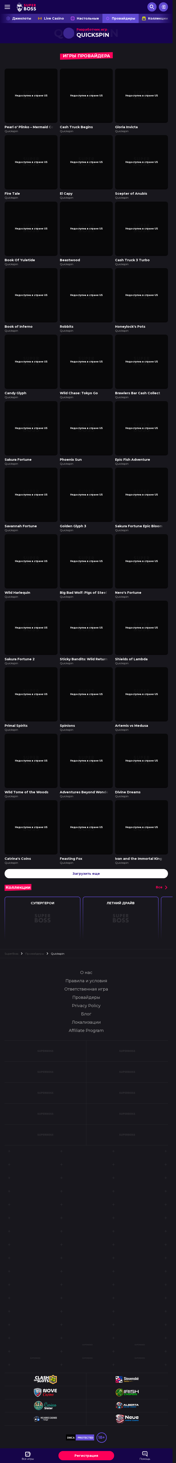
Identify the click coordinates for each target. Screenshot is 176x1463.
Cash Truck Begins (76, 126)
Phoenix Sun (71, 453)
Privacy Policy (86, 991)
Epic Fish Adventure (132, 453)
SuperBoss (11, 940)
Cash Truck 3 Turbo (132, 257)
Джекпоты (21, 18)
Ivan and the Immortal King (138, 845)
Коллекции (158, 18)
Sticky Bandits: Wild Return (84, 649)
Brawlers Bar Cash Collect (137, 387)
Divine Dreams (127, 779)
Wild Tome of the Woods (26, 779)
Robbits (66, 322)
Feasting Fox (71, 845)
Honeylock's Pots (130, 322)
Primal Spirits (16, 714)
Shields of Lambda (131, 649)
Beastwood (70, 257)
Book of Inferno (19, 322)
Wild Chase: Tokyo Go (79, 387)
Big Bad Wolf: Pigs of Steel (83, 583)
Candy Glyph (15, 387)
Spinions (67, 714)
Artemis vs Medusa (131, 714)
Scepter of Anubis (131, 191)
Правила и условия (86, 967)
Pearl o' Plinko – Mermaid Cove (31, 126)
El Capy (66, 191)
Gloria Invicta (126, 126)
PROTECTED (85, 1423)
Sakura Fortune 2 (20, 649)
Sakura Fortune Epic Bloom (138, 518)
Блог (86, 1000)
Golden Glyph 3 (73, 518)
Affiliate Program (86, 1016)
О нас (86, 958)
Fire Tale (12, 191)
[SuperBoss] (26, 7)
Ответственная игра (86, 975)
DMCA (71, 1423)
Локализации (86, 1008)
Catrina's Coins (18, 845)
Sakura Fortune (18, 453)
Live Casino (54, 18)
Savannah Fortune (21, 518)
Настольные (88, 18)
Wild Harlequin (17, 583)
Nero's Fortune (128, 583)
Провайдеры (123, 18)
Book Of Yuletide (20, 257)
